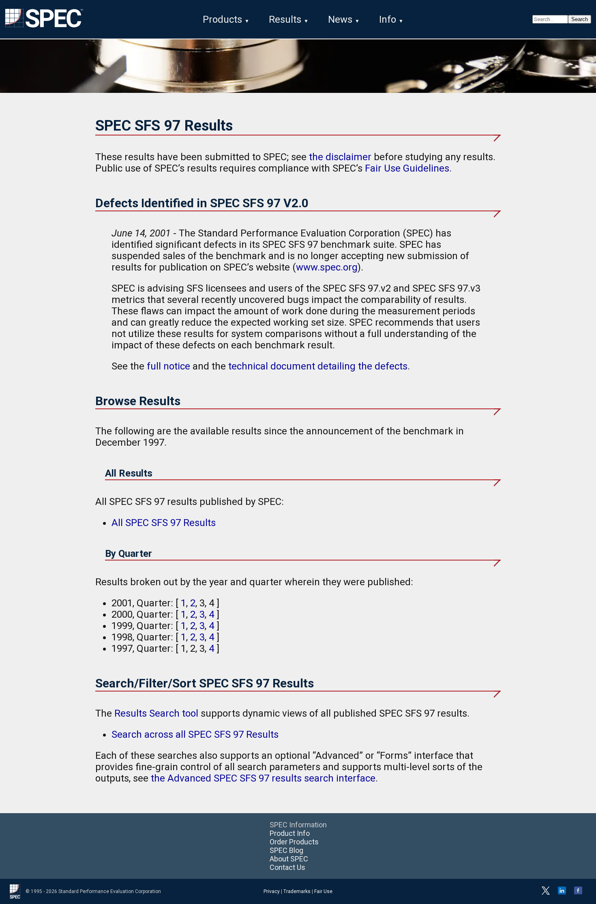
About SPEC (289, 859)
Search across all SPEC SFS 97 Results (195, 734)
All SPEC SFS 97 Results (163, 522)
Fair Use (323, 891)
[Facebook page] (578, 893)
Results (285, 19)
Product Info (290, 833)
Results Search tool (156, 713)
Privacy (272, 891)
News (340, 19)
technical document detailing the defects (317, 366)
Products (222, 19)
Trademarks (297, 891)
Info (387, 19)
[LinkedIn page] (562, 893)
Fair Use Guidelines (407, 168)
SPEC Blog (286, 850)
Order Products (294, 841)
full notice (168, 366)
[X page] (546, 893)
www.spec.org (327, 267)
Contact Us (287, 867)
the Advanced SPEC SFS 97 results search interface (263, 778)
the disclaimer (340, 157)
